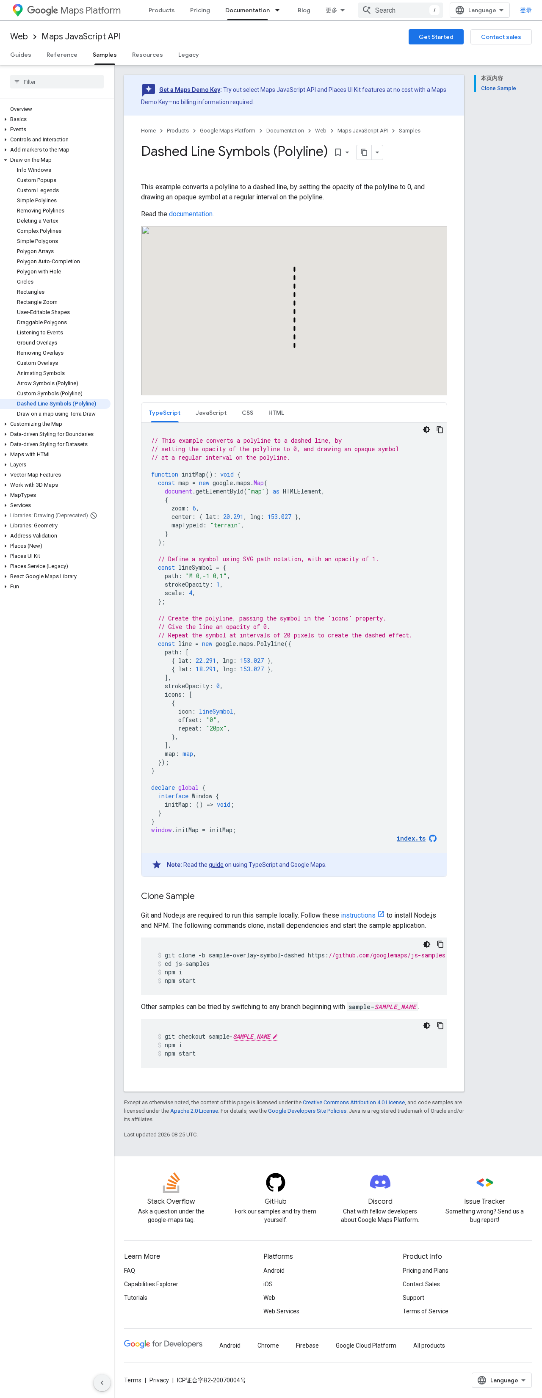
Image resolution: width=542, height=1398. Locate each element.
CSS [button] (247, 412)
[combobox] (400, 10)
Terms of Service (425, 1311)
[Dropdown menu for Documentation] (280, 10)
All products (429, 1345)
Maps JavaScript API (81, 36)
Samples (105, 54)
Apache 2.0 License (194, 1111)
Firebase (307, 1345)
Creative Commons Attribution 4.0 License (354, 1102)
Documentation (247, 10)
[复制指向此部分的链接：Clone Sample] (203, 897)
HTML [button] (276, 412)
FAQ (129, 1270)
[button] (55, 119)
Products (162, 10)
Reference (62, 54)
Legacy (188, 54)
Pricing (200, 10)
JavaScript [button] (211, 412)
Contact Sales (421, 1284)
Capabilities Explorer (151, 1284)
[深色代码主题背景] (426, 429)
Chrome (268, 1345)
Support (413, 1297)
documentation (191, 214)
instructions (358, 915)
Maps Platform (90, 10)
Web (19, 36)
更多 (331, 10)
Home (148, 130)
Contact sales (501, 37)
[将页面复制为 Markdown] (364, 152)
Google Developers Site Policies (307, 1111)
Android (274, 1270)
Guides (20, 54)
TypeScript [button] (164, 412)
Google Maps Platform (227, 130)
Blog (304, 10)
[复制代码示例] (440, 429)
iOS (268, 1284)
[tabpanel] (294, 650)
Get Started (436, 37)
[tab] (164, 412)
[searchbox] (57, 81)
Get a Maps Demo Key (189, 89)
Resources (147, 54)
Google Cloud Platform (366, 1345)
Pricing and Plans (425, 1270)
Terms (132, 1380)
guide (216, 864)
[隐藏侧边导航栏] (102, 1382)
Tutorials (135, 1297)
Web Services (281, 1311)
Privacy (159, 1380)
